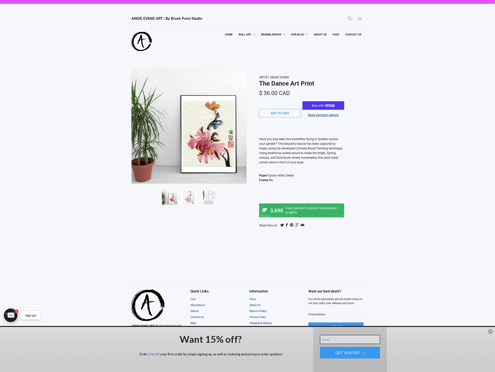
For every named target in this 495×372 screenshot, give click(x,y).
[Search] (350, 18)
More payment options (323, 115)
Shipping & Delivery (260, 323)
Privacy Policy (257, 317)
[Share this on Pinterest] (291, 225)
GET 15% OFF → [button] (350, 352)
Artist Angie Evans (274, 77)
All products (197, 305)
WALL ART (245, 34)
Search (194, 311)
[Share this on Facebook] (286, 225)
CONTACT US (353, 34)
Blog (193, 323)
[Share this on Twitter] (282, 225)
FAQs (336, 34)
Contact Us (197, 317)
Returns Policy (258, 311)
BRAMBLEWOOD (271, 34)
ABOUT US (320, 34)
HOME (229, 34)
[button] (10, 315)
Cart (193, 299)
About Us (254, 305)
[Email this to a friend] (302, 225)
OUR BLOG (298, 34)
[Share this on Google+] (297, 225)
